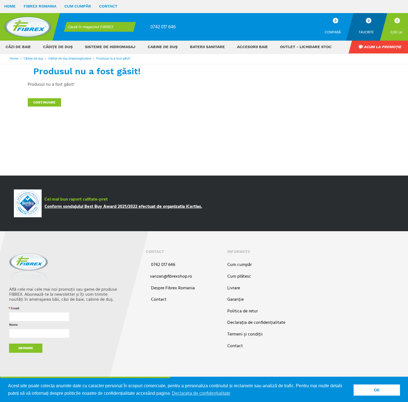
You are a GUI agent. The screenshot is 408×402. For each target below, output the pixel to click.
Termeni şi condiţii (245, 334)
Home (10, 6)
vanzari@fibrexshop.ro (171, 276)
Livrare (233, 288)
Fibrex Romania (40, 6)
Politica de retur (242, 311)
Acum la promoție (382, 47)
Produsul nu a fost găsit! (113, 58)
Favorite (366, 32)
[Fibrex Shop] (27, 27)
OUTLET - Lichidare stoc (306, 47)
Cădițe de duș (58, 47)
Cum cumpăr (77, 6)
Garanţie (235, 299)
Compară (333, 32)
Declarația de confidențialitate (256, 322)
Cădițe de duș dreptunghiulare (69, 58)
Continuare (44, 102)
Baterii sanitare (207, 47)
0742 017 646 (163, 27)
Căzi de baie (18, 47)
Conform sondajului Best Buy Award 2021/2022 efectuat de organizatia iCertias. (123, 206)
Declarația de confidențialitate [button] (201, 393)
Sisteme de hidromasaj (110, 47)
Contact (108, 6)
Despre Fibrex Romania (172, 288)
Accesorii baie (252, 47)
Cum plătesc (239, 276)
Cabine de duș (163, 47)
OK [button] (377, 390)
